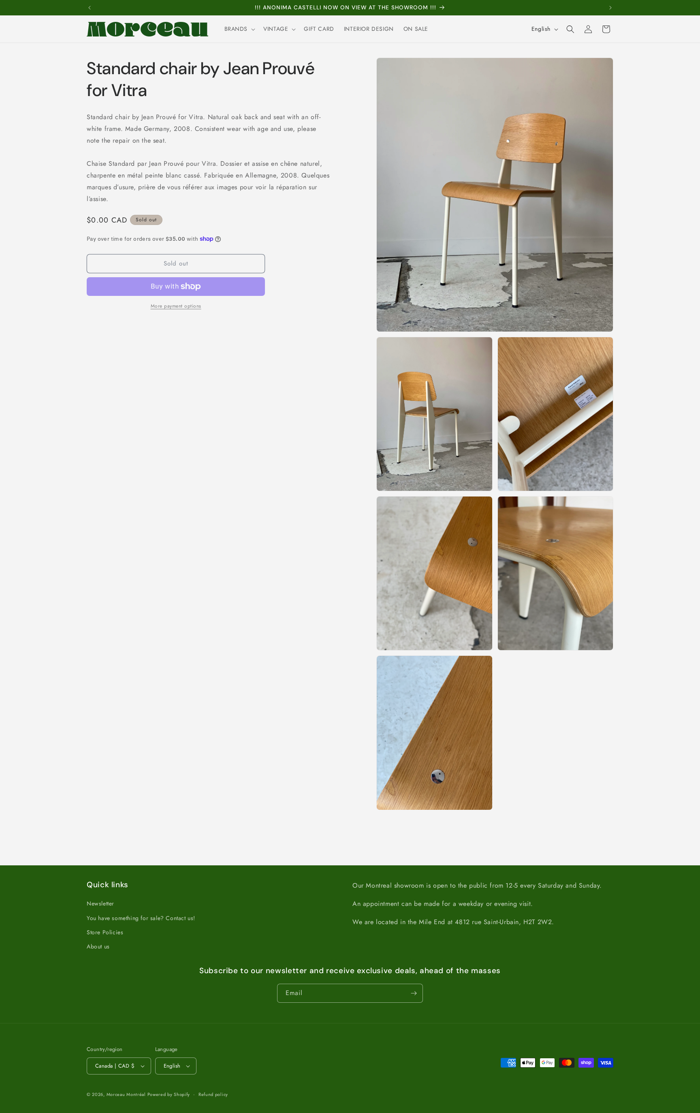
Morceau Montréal (127, 1094)
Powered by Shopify (168, 1094)
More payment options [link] (176, 306)
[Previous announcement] (89, 7)
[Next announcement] (610, 7)
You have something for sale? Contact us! (141, 918)
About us (98, 946)
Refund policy (213, 1094)
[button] (239, 28)
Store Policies (105, 932)
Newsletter (100, 903)
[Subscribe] (414, 993)
